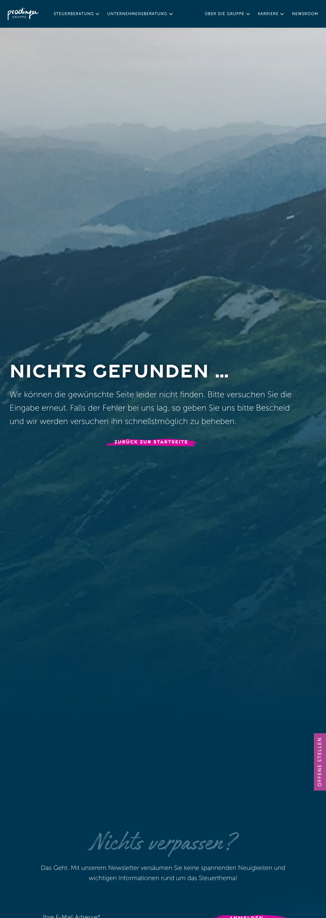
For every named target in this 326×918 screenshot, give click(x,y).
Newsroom (305, 14)
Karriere (268, 14)
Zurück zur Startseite (151, 442)
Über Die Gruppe (224, 14)
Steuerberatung (74, 14)
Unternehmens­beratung (137, 14)
